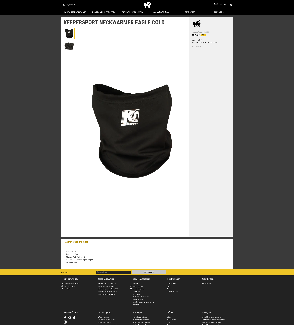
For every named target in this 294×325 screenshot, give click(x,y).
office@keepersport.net (71, 283)
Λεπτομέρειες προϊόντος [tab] (76, 242)
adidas (169, 317)
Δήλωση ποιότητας (104, 317)
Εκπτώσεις (219, 12)
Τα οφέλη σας (104, 312)
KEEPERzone (208, 279)
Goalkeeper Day (172, 291)
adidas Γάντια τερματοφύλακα (211, 317)
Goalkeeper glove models (141, 297)
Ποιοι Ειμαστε (171, 283)
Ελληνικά (218, 4)
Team (169, 289)
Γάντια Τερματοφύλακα (75, 12)
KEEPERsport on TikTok (74, 317)
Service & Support (141, 279)
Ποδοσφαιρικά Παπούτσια (104, 12)
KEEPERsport (173, 279)
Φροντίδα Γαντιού (138, 299)
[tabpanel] (101, 257)
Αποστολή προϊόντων (139, 289)
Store (169, 286)
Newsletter (64, 272)
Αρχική (147, 4)
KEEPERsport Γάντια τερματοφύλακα (213, 320)
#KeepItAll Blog (206, 283)
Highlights (206, 312)
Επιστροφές (136, 291)
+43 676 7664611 (69, 286)
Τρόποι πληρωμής (138, 286)
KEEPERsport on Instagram (65, 322)
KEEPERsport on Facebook (65, 317)
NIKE (168, 322)
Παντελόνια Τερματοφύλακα (141, 322)
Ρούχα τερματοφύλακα (132, 12)
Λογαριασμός (70, 5)
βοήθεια (135, 283)
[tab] (69, 33)
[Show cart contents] (231, 4)
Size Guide (136, 294)
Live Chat (67, 289)
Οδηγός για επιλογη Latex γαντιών (143, 302)
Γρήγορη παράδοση (104, 322)
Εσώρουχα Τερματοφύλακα (106, 320)
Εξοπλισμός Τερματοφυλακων (161, 12)
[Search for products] (225, 4)
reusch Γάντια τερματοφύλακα (211, 322)
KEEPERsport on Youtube (69, 317)
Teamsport (190, 12)
